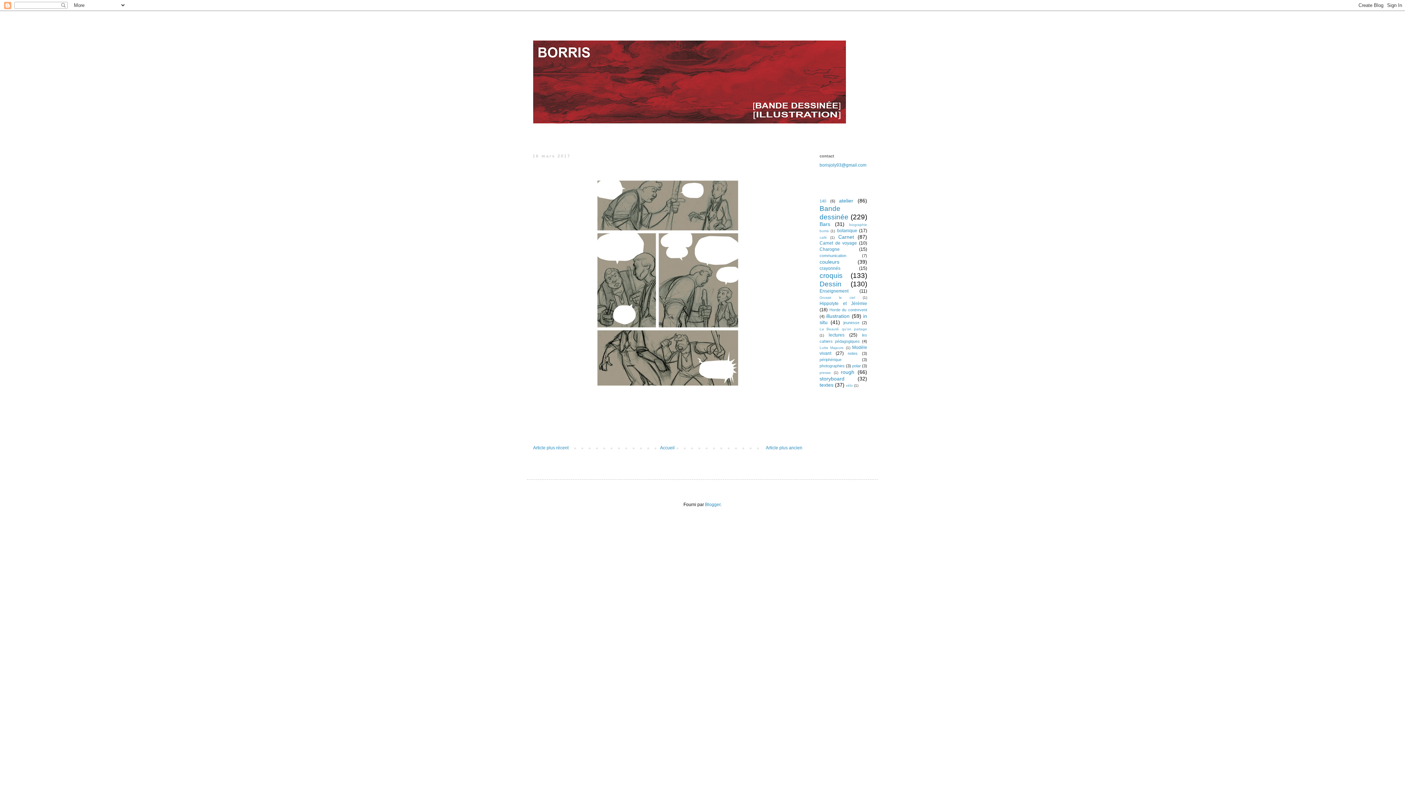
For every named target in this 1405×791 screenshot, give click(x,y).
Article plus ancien (784, 447)
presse (825, 373)
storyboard (832, 379)
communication (833, 255)
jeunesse (851, 322)
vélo (849, 385)
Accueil (667, 447)
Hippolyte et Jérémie (843, 303)
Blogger (712, 504)
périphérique (831, 359)
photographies (832, 366)
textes (826, 385)
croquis (831, 275)
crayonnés (830, 268)
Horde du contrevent (848, 310)
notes (853, 353)
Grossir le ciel (837, 298)
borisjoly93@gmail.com (843, 165)
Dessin (831, 284)
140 (823, 201)
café (823, 237)
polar (856, 366)
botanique (847, 230)
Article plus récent (551, 447)
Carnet (846, 237)
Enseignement (834, 291)
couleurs (829, 262)
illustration (838, 316)
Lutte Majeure (832, 348)
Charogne (830, 249)
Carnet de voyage (838, 243)
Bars (825, 224)
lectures (836, 335)
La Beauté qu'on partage (843, 329)
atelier (846, 201)
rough (847, 372)
